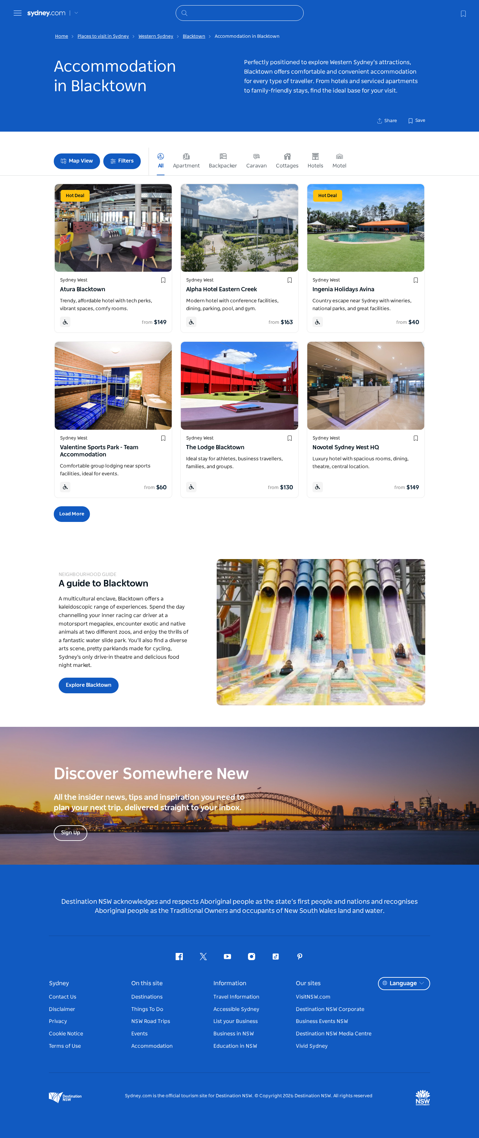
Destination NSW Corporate (330, 1009)
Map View (81, 161)
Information (229, 984)
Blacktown (194, 36)
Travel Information (236, 997)
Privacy (58, 1021)
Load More (71, 513)
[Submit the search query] (184, 12)
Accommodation (152, 1046)
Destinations (147, 997)
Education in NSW (235, 1046)
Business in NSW (233, 1033)
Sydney (59, 984)
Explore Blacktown (88, 685)
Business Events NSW (322, 1021)
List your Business (235, 1021)
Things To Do (147, 1009)
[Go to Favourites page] (462, 13)
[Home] (46, 13)
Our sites (308, 984)
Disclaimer (62, 1009)
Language (403, 984)
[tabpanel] (321, 632)
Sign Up (70, 832)
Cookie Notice (66, 1033)
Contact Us (62, 997)
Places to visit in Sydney (103, 36)
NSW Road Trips (150, 1021)
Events (139, 1033)
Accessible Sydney (236, 1009)
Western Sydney (155, 36)
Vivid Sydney (312, 1046)
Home (61, 36)
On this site (147, 984)
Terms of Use (65, 1046)
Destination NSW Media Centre (333, 1033)
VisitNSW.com (313, 997)
